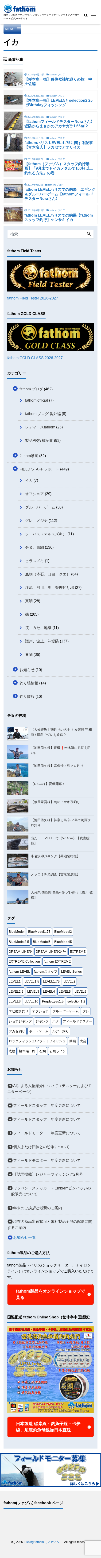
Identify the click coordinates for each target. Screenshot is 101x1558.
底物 (12, 1051)
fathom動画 (28, 456)
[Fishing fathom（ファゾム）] (20, 8)
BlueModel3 (41, 942)
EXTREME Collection (24, 961)
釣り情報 (27, 697)
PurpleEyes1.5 (53, 1001)
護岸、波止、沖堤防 (42, 641)
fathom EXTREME (57, 961)
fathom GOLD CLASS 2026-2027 (35, 358)
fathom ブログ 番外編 (43, 414)
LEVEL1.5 (31, 981)
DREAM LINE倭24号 (51, 951)
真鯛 (29, 601)
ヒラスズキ (34, 561)
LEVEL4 (49, 991)
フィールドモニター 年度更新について (47, 1133)
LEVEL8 (15, 1001)
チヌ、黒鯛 (34, 547)
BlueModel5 (63, 942)
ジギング (42, 1021)
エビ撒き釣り (18, 1011)
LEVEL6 (80, 991)
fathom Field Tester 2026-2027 (32, 298)
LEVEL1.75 (51, 981)
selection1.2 (76, 1001)
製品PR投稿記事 (39, 441)
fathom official (36, 400)
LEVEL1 (15, 981)
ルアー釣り (60, 1031)
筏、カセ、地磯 (38, 628)
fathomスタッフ (45, 971)
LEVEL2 (69, 981)
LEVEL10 (31, 1001)
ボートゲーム (39, 1031)
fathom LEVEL (19, 971)
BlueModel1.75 (39, 931)
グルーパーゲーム (40, 507)
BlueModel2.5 (19, 942)
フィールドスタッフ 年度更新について (47, 1105)
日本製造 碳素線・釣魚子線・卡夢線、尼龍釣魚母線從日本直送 (48, 1426)
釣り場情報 (28, 683)
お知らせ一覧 (24, 1237)
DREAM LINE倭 (20, 951)
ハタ (55, 1021)
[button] (10, 29)
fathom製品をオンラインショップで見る (50, 1294)
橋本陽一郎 (27, 1051)
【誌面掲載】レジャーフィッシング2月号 (48, 1174)
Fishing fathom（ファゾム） (43, 1542)
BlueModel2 (63, 931)
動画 (72, 1041)
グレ (85, 1011)
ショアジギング (20, 1021)
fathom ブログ (31, 389)
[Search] (88, 234)
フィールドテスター (77, 1021)
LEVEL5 (65, 991)
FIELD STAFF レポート (39, 469)
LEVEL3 (33, 991)
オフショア (34, 494)
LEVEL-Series (71, 971)
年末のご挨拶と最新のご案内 (37, 1208)
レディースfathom (40, 427)
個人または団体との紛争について (41, 1147)
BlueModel (16, 931)
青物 (29, 655)
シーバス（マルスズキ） (45, 534)
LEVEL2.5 (16, 991)
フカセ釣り (17, 1031)
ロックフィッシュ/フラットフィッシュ (37, 1041)
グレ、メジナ (36, 521)
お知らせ (27, 670)
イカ (29, 480)
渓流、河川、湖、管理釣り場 (49, 588)
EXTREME (77, 951)
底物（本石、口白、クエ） (47, 574)
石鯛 (42, 1051)
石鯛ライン (58, 1051)
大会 (83, 1041)
